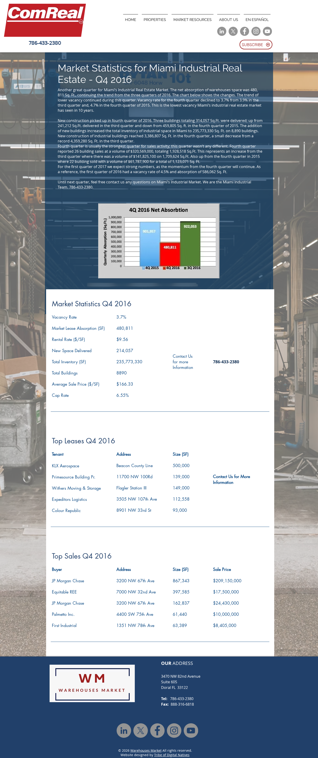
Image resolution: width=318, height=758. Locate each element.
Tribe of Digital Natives (171, 755)
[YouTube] (267, 31)
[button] (155, 17)
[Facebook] (244, 31)
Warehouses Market (146, 750)
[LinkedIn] (221, 31)
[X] (233, 31)
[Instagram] (255, 31)
